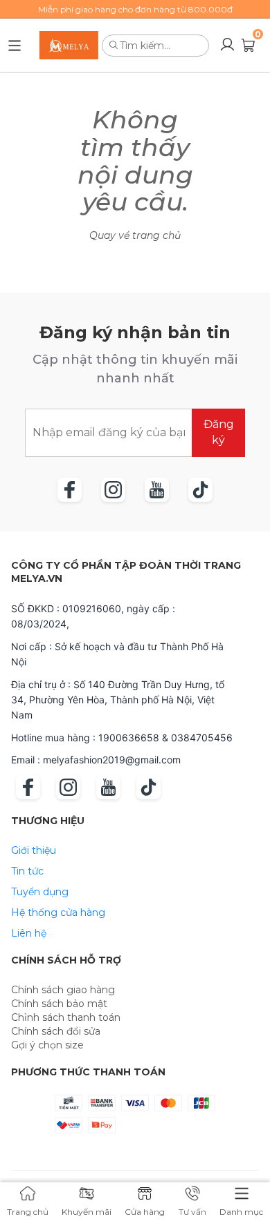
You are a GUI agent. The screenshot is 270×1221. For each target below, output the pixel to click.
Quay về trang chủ (135, 235)
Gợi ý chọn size (47, 1045)
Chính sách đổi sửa (55, 1031)
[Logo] (68, 45)
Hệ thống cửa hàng (58, 912)
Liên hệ (28, 933)
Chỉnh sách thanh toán (65, 1017)
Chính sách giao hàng (63, 990)
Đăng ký (219, 432)
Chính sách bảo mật (59, 1003)
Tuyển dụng (40, 892)
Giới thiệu (33, 850)
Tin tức (27, 871)
